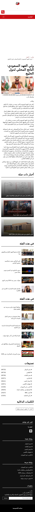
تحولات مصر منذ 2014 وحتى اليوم (11, 280)
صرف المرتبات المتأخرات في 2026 (10, 354)
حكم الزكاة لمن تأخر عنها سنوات (11, 335)
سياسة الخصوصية (17, 508)
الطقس (29, 372)
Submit (5, 498)
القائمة (30, 17)
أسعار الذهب (27, 381)
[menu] (3, 16)
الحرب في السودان (25, 387)
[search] (2, 12)
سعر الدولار (27, 369)
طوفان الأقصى (27, 384)
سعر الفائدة (27, 375)
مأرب (32, 57)
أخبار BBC (28, 392)
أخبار (31, 409)
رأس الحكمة (27, 395)
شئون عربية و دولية (22, 409)
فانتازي (29, 378)
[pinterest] (30, 431)
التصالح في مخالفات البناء (24, 389)
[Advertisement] (17, 37)
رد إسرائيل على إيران (25, 475)
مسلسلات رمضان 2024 (24, 473)
